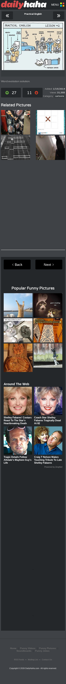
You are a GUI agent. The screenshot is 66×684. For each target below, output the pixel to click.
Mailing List (33, 660)
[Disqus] (33, 205)
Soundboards (23, 651)
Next (47, 265)
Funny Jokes (42, 651)
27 (14, 93)
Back (18, 265)
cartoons (59, 96)
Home (13, 648)
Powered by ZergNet (53, 467)
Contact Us (47, 660)
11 (29, 93)
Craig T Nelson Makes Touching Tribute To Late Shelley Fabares (48, 460)
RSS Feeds (19, 660)
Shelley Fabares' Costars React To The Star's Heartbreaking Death (18, 420)
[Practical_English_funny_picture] (33, 45)
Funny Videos (27, 648)
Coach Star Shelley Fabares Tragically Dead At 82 (47, 420)
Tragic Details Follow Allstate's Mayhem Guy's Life (17, 460)
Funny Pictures (47, 648)
